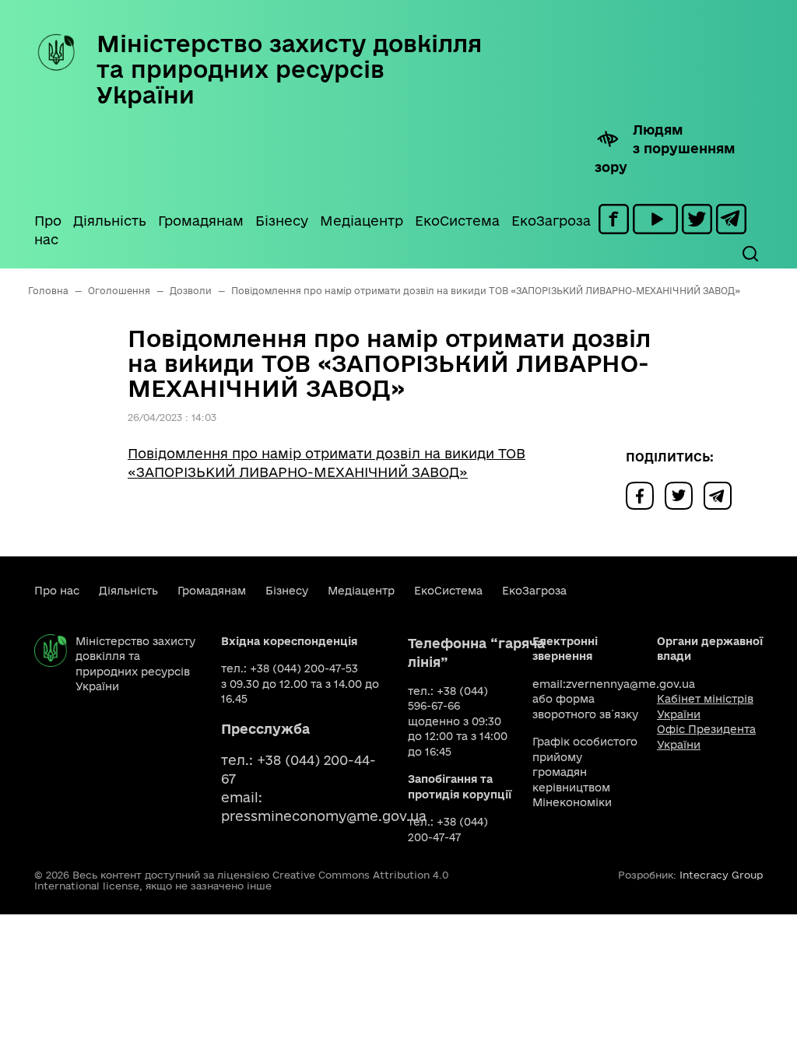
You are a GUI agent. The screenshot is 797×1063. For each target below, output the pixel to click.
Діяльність (109, 220)
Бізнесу (281, 220)
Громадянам (201, 220)
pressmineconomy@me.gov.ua (324, 816)
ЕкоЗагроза (551, 220)
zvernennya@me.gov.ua (630, 684)
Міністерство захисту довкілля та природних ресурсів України (289, 68)
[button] (749, 253)
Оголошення (119, 291)
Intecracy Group (721, 874)
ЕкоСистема (457, 220)
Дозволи (191, 291)
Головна (48, 291)
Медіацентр (361, 220)
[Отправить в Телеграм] (721, 494)
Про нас (47, 230)
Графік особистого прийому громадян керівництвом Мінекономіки (584, 772)
